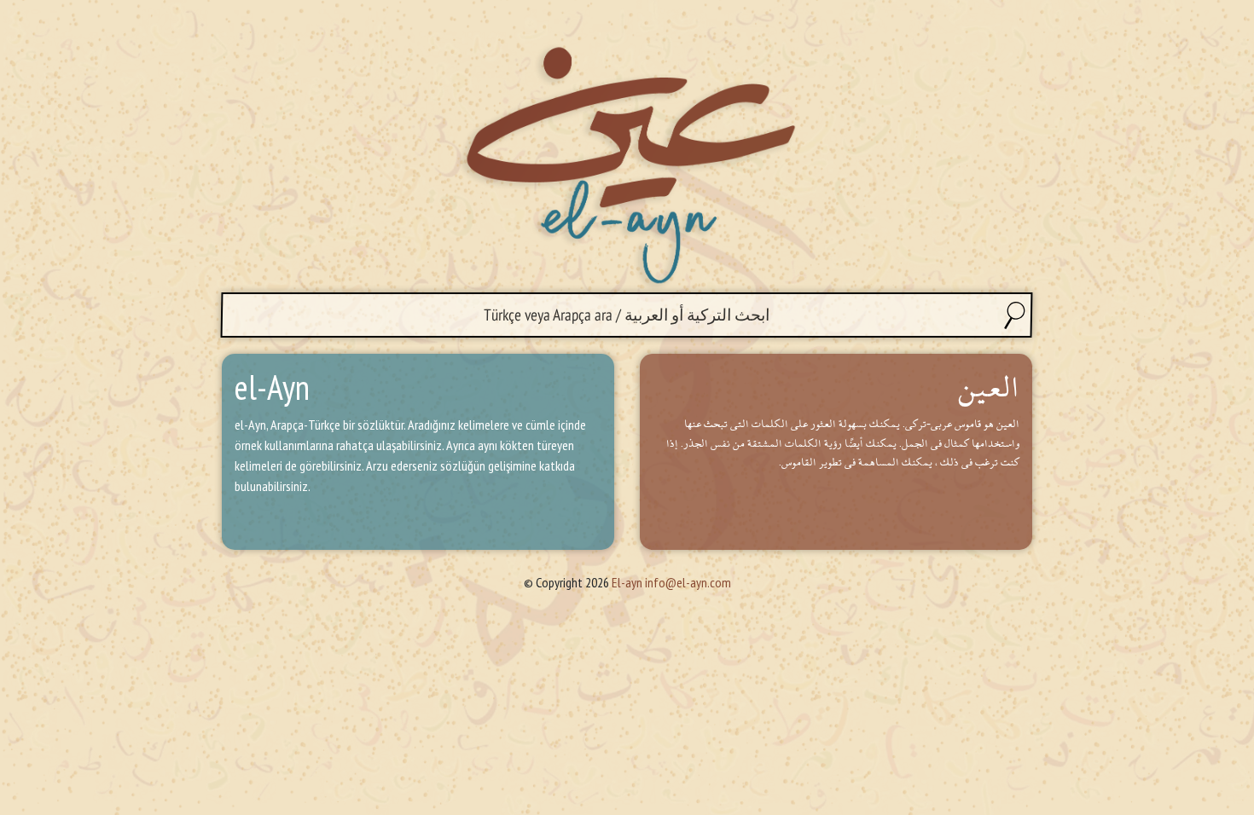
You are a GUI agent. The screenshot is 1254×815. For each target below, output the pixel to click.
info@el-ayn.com (688, 582)
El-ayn (627, 582)
